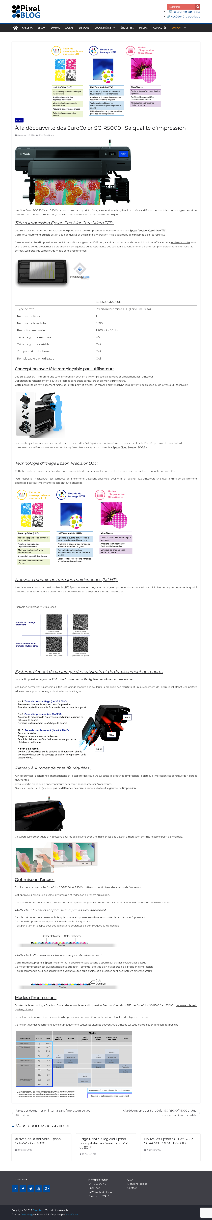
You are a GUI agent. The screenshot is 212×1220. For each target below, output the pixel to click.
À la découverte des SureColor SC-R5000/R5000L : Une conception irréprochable (159, 1113)
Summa (55, 27)
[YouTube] (38, 1188)
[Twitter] (30, 1188)
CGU (130, 1179)
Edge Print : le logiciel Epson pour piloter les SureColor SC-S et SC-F (105, 1143)
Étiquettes (127, 27)
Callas (69, 27)
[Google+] (46, 1188)
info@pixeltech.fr (98, 1179)
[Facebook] (23, 1188)
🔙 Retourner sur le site (184, 11)
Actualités (159, 27)
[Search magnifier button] (197, 7)
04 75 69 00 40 (97, 1183)
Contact (132, 1187)
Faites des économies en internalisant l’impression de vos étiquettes (53, 1113)
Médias (143, 27)
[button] (113, 27)
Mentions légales (137, 1183)
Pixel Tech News (46, 135)
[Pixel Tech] (16, 28)
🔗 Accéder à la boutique (183, 16)
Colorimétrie (103, 27)
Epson (42, 27)
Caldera (27, 27)
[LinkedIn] (15, 1188)
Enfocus (84, 27)
